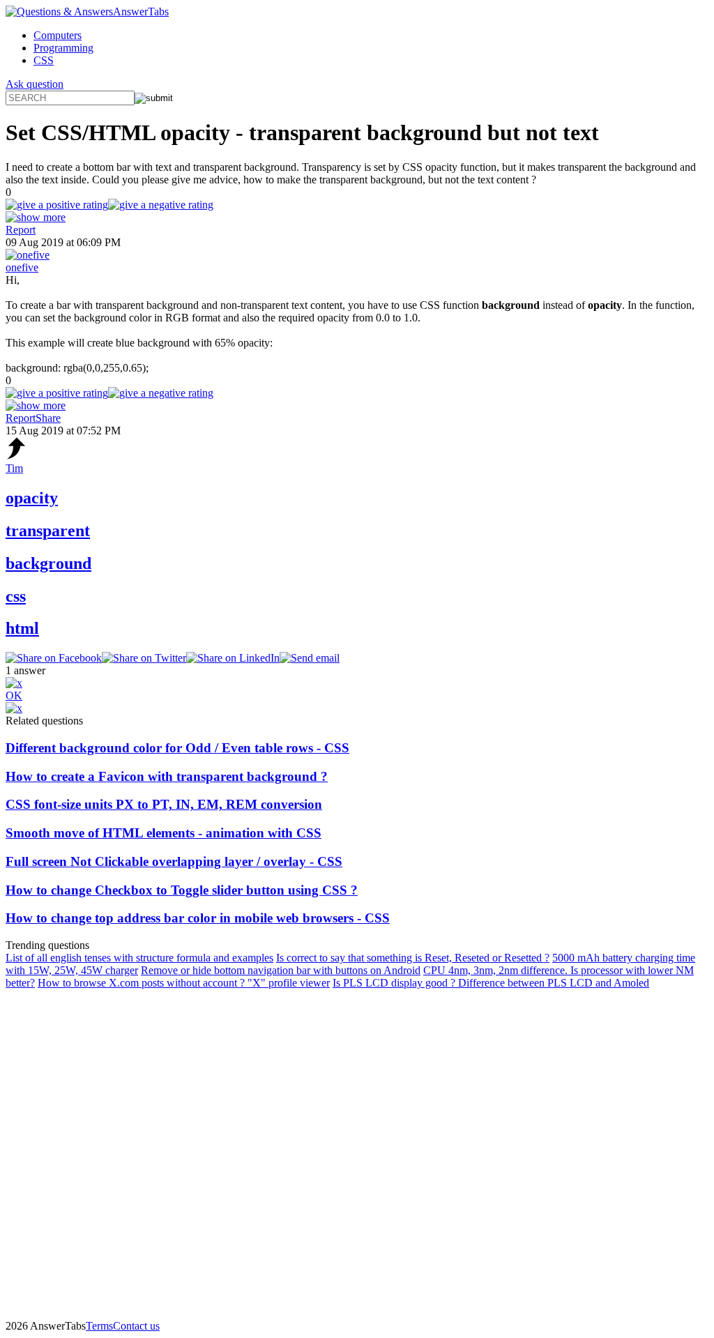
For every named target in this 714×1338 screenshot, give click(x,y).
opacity (32, 498)
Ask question (34, 84)
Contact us (136, 1326)
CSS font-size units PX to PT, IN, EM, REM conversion (164, 804)
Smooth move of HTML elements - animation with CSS (163, 833)
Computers (57, 35)
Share (48, 418)
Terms (99, 1326)
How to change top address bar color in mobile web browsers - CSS (198, 918)
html (22, 628)
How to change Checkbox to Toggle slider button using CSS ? (182, 890)
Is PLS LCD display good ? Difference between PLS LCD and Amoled (491, 983)
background (48, 563)
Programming (63, 48)
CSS (43, 60)
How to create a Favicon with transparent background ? (167, 776)
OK (14, 695)
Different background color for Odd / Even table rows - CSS (177, 747)
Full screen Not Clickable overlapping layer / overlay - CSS (174, 861)
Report (21, 230)
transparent (48, 531)
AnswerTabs (141, 11)
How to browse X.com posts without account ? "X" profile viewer (184, 983)
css (16, 596)
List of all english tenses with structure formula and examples (139, 958)
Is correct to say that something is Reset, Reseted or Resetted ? (412, 958)
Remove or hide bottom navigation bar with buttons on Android (280, 970)
